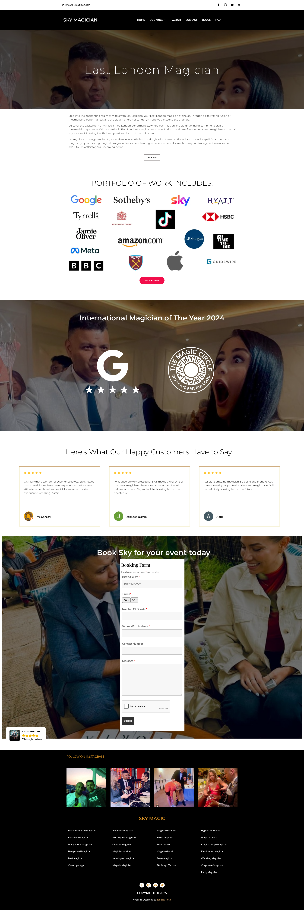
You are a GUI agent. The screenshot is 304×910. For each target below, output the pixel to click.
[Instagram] (225, 4)
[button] (6, 494)
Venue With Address (136, 626)
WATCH (176, 19)
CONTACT (191, 19)
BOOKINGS (156, 19)
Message (128, 660)
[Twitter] (239, 4)
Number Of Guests (134, 609)
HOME (141, 19)
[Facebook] (218, 4)
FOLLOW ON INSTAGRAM (85, 756)
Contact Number (133, 643)
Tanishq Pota (164, 899)
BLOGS (206, 19)
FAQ (218, 19)
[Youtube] (232, 4)
